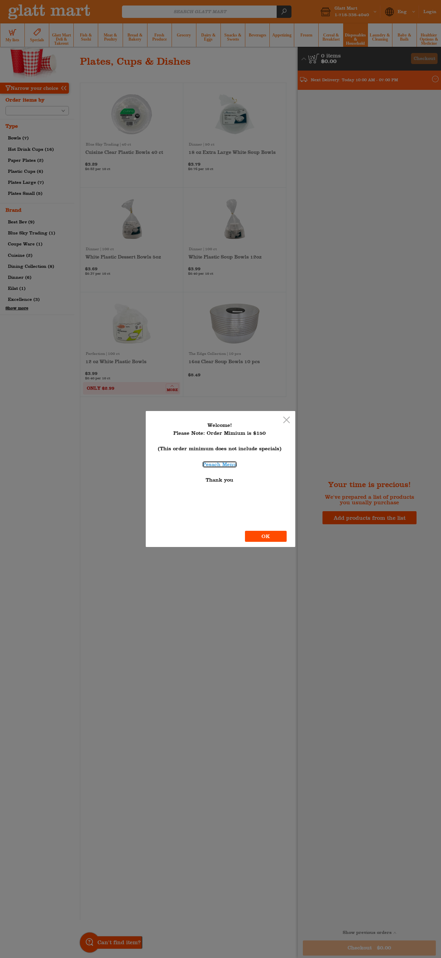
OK (265, 536)
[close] (286, 420)
